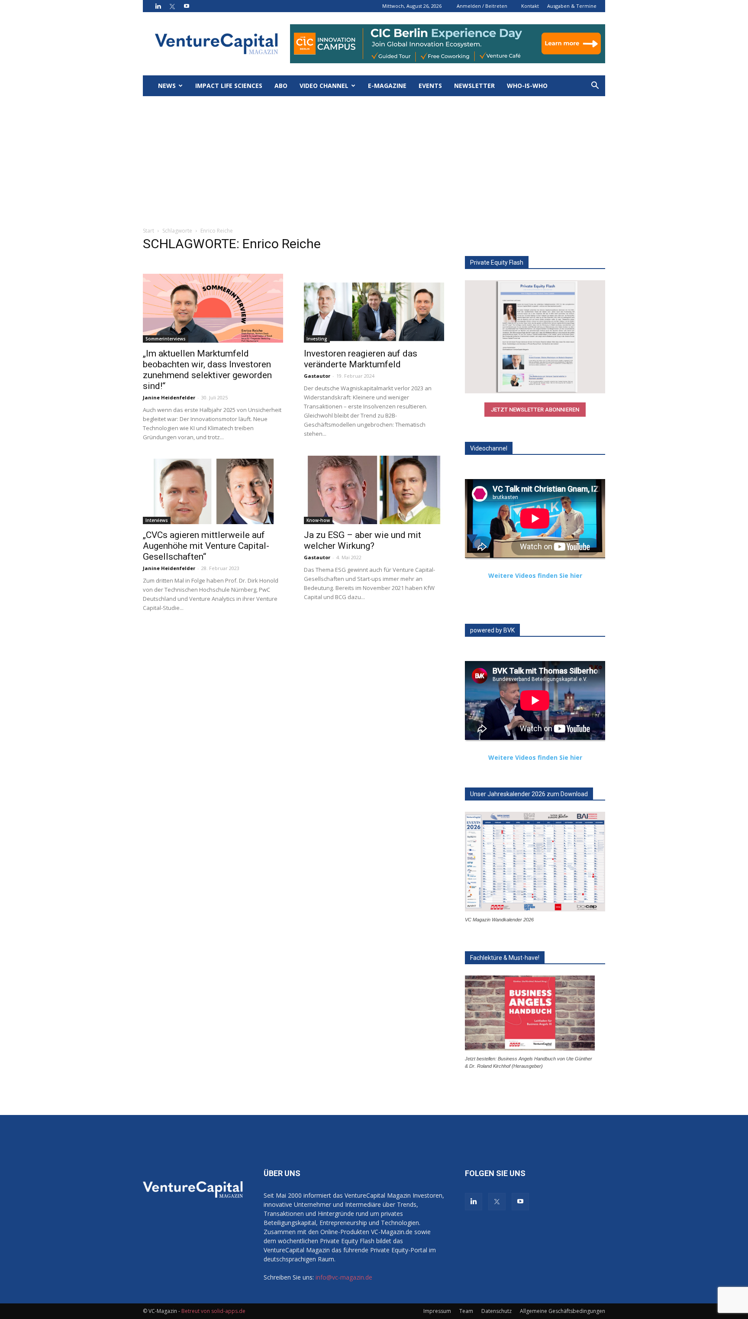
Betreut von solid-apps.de (213, 1311)
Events (430, 85)
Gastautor (317, 376)
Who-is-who (527, 85)
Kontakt (530, 6)
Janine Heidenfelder (169, 397)
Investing (316, 339)
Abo (280, 85)
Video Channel (324, 85)
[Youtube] (186, 6)
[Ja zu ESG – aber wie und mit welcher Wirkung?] (374, 490)
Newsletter (474, 85)
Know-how (318, 520)
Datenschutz (496, 1311)
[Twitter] (172, 6)
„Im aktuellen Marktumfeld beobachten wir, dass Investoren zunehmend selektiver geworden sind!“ (207, 369)
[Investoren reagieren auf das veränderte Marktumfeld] (374, 308)
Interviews (156, 520)
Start (148, 230)
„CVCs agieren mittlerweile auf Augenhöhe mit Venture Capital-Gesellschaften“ (206, 546)
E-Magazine (387, 85)
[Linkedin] (158, 6)
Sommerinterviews (165, 339)
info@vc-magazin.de (344, 1277)
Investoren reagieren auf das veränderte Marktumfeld (360, 358)
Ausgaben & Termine (571, 6)
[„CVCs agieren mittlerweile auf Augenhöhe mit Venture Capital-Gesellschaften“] (213, 490)
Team (466, 1311)
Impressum (437, 1311)
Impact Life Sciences (228, 85)
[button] (594, 86)
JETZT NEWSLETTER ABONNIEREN (535, 409)
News (167, 85)
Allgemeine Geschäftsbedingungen (562, 1311)
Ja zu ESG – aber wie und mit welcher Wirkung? (362, 540)
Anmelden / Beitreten (482, 6)
